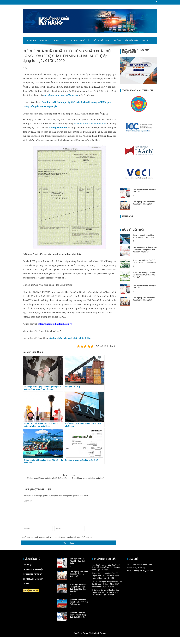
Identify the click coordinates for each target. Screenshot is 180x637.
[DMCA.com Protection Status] (31, 590)
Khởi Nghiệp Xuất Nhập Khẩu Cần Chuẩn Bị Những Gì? (79, 574)
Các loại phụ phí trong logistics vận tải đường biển (47, 476)
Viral (91, 633)
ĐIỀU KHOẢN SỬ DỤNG (32, 574)
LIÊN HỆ (26, 584)
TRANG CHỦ (31, 40)
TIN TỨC (145, 40)
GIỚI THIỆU (27, 565)
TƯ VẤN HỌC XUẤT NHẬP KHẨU (125, 40)
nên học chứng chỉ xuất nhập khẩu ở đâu (70, 338)
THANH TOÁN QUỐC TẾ (79, 40)
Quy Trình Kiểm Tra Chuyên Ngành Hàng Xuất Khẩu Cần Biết (78, 615)
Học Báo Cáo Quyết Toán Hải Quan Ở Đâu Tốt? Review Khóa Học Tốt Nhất (106, 567)
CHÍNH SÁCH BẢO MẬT (33, 569)
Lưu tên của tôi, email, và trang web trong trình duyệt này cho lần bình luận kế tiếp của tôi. (56, 537)
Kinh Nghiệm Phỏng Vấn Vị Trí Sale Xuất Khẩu (77, 561)
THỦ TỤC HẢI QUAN (100, 40)
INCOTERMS (44, 40)
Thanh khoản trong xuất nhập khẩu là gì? (88, 476)
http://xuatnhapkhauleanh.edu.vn (55, 324)
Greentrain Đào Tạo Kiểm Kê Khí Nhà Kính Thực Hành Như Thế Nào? (144, 275)
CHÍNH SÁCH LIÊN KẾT (33, 579)
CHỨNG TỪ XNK (59, 40)
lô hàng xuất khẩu (58, 127)
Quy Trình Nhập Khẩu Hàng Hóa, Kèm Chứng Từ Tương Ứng (79, 602)
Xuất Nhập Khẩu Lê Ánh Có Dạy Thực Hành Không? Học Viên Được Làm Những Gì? (145, 249)
